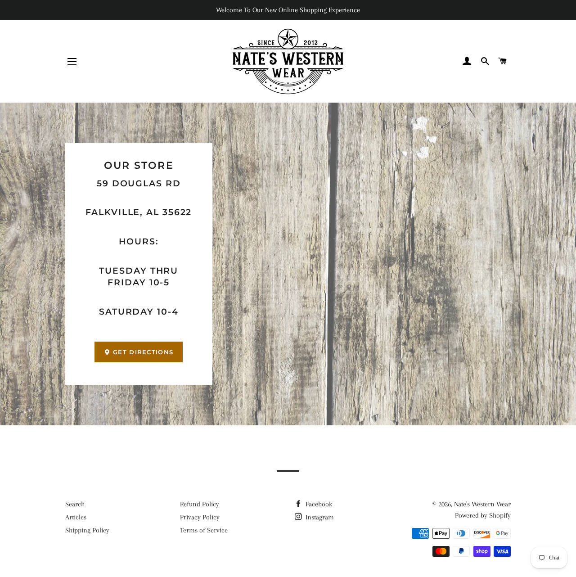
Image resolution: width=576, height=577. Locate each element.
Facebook (318, 504)
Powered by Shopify (483, 515)
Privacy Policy (200, 517)
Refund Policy (199, 504)
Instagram (319, 517)
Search (75, 504)
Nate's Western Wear (482, 504)
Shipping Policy (87, 530)
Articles (75, 517)
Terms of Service (204, 530)
